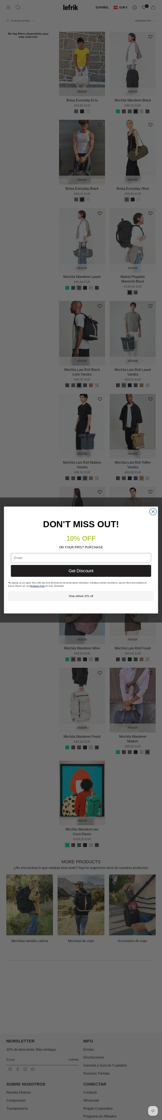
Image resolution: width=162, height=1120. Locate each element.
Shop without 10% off (81, 595)
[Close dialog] (153, 511)
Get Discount (81, 570)
